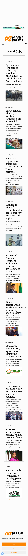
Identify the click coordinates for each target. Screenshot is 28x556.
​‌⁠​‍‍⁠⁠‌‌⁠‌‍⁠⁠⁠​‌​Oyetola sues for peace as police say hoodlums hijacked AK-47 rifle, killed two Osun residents (14, 73)
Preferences (14, 552)
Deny (14, 548)
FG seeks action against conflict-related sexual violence (14, 433)
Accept (14, 544)
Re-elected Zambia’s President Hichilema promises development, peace (13, 263)
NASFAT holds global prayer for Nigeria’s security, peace (13, 474)
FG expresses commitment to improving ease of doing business (14, 391)
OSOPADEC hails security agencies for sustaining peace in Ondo (13, 351)
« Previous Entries (8, 500)
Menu (9, 44)
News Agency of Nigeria (12, 90)
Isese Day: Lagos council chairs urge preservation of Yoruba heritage (14, 165)
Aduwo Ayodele (10, 282)
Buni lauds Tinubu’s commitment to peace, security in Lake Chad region (14, 211)
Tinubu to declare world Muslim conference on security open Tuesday (16, 307)
